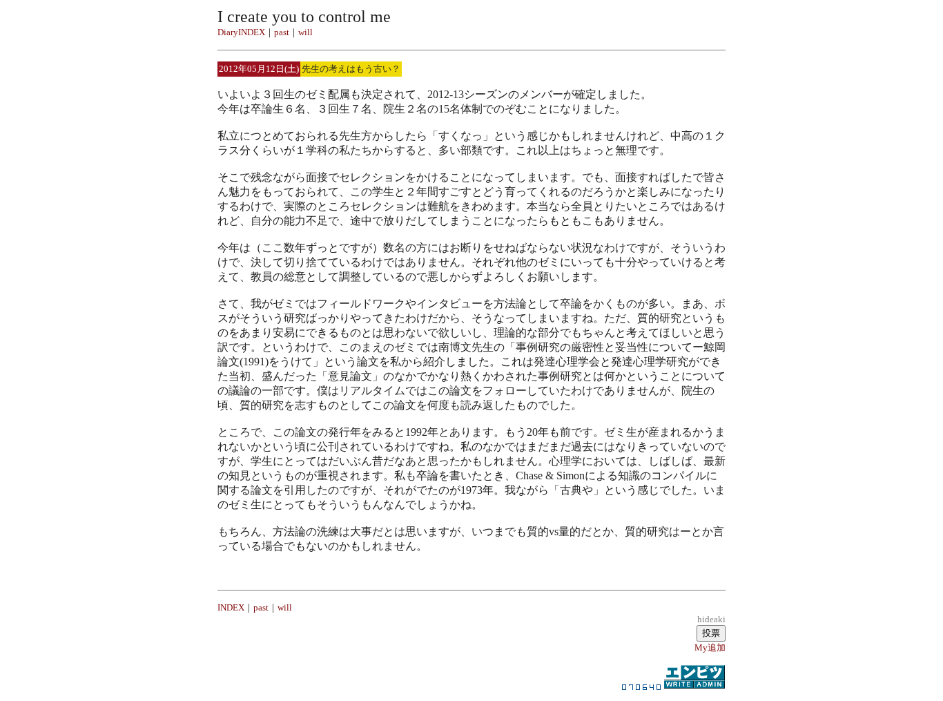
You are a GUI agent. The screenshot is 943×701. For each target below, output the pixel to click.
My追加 (710, 647)
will (305, 32)
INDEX (230, 607)
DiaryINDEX (241, 32)
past (281, 32)
